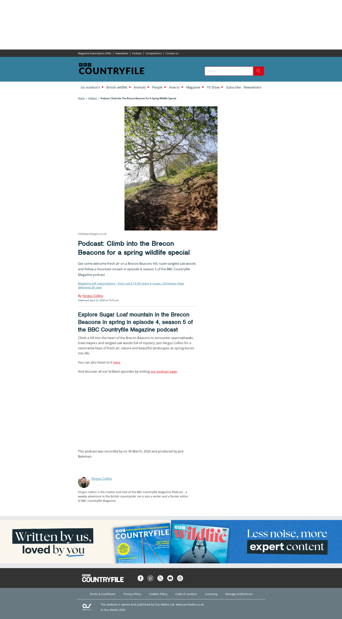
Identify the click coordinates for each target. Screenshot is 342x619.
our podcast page (164, 371)
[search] (258, 71)
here (116, 362)
